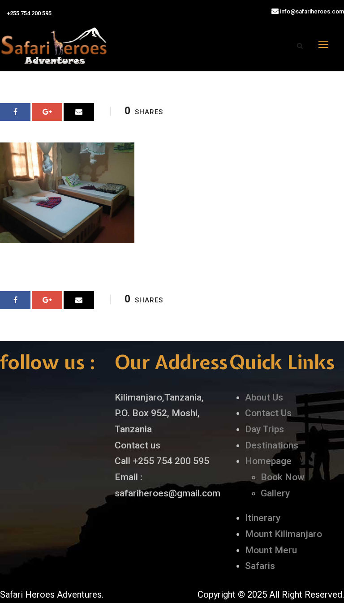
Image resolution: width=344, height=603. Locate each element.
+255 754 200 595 (28, 13)
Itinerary (262, 518)
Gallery (275, 493)
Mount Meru (271, 550)
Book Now (283, 477)
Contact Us (268, 413)
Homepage (268, 461)
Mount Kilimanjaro (283, 534)
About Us (264, 397)
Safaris (260, 565)
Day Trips (264, 429)
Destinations (271, 445)
